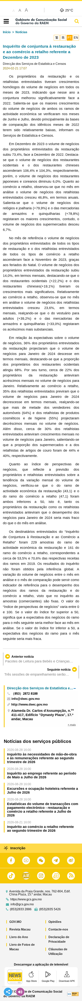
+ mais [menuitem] (72, 724)
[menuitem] (41, 688)
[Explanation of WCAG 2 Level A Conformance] (73, 993)
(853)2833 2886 (20, 909)
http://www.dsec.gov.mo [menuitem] (29, 704)
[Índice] (5, 21)
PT (70, 37)
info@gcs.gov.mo (22, 904)
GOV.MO (15, 921)
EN (76, 37)
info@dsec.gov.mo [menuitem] (25, 699)
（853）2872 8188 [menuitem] (24, 693)
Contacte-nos (58, 929)
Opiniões (54, 921)
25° (69, 10)
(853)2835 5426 (50, 909)
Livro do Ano (18, 937)
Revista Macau (20, 929)
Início (7, 32)
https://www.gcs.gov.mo (26, 899)
